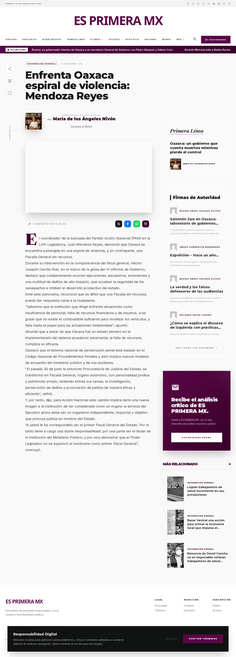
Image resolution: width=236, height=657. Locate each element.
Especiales (29, 39)
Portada (11, 39)
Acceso (217, 610)
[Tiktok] (208, 3)
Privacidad (172, 639)
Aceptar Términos (203, 638)
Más (181, 39)
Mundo (166, 39)
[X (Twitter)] (118, 223)
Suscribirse (215, 39)
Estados (114, 39)
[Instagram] (198, 3)
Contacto (189, 605)
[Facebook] (193, 3)
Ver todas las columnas (197, 347)
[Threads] (203, 3)
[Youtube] (214, 3)
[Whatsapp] (224, 3)
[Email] (229, 3)
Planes (216, 605)
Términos (160, 610)
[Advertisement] (196, 86)
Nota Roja (132, 39)
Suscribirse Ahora (196, 437)
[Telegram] (219, 3)
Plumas (96, 39)
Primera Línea (76, 39)
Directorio (189, 610)
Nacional (151, 39)
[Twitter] (188, 3)
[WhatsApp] (136, 223)
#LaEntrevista (51, 39)
